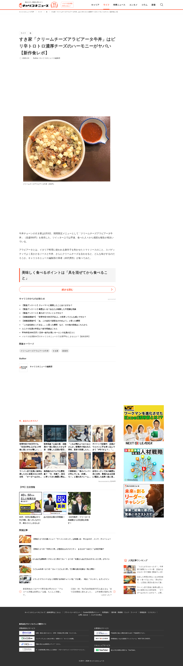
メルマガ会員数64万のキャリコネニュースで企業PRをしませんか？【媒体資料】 (56, 336)
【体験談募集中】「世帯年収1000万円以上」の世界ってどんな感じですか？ (54, 316)
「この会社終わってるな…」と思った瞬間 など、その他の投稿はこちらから (54, 324)
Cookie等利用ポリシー (91, 612)
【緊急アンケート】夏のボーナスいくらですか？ (42, 313)
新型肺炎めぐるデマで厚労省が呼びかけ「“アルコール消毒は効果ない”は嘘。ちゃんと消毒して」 (43, 591)
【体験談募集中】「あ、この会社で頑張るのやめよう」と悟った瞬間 (51, 320)
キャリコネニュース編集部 (49, 58)
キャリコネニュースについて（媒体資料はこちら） (43, 612)
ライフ (40, 12)
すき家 (55, 350)
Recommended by (104, 481)
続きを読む (67, 289)
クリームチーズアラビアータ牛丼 (34, 350)
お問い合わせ (83, 615)
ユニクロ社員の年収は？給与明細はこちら (39, 328)
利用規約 (105, 612)
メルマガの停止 (96, 615)
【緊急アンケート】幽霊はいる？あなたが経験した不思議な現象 (49, 309)
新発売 (65, 350)
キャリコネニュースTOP (26, 12)
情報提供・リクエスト (148, 612)
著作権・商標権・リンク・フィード (124, 612)
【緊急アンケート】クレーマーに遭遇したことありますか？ (47, 305)
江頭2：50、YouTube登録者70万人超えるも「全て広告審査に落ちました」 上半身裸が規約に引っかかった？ (91, 591)
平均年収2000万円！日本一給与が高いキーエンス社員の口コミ (48, 332)
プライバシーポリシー (72, 612)
